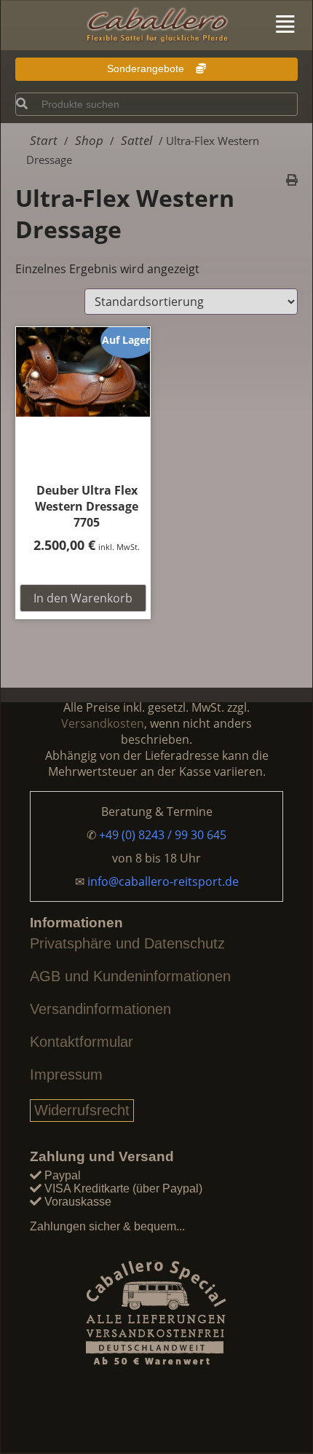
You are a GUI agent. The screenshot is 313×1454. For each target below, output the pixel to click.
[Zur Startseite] (156, 26)
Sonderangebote (147, 68)
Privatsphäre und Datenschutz (127, 943)
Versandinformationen (100, 1009)
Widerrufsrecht (82, 1110)
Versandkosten (102, 723)
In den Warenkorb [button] (82, 598)
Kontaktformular (81, 1042)
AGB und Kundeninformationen (130, 976)
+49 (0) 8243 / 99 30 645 (162, 835)
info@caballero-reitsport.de (163, 881)
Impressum (66, 1074)
